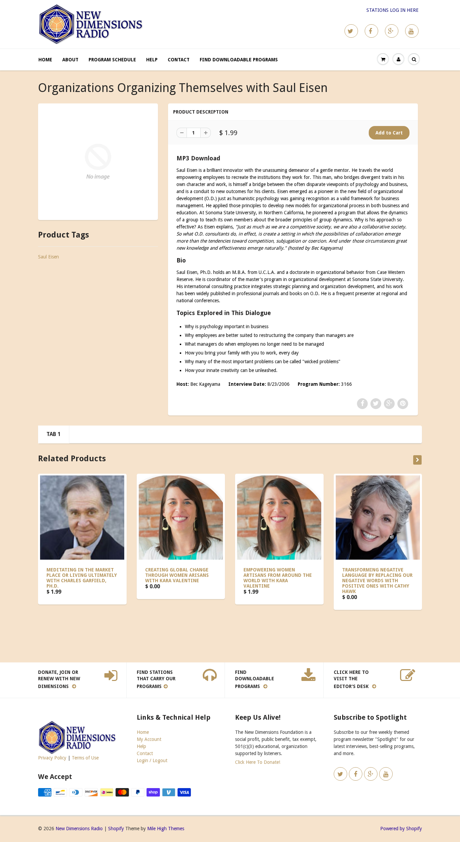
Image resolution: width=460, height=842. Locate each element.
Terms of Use (85, 757)
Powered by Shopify (401, 828)
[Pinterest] (391, 31)
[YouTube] (412, 31)
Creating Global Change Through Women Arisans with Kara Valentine (177, 575)
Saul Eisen (48, 256)
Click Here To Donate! (257, 762)
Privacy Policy (52, 757)
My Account (149, 739)
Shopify (116, 828)
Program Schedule (112, 59)
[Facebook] (371, 31)
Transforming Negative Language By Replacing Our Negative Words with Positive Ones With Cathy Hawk (377, 580)
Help (152, 59)
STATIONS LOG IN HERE (392, 10)
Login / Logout (152, 760)
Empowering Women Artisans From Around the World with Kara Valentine (277, 578)
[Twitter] (351, 31)
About (70, 59)
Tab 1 (53, 434)
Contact (179, 59)
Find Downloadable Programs (239, 59)
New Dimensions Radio (79, 828)
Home (45, 59)
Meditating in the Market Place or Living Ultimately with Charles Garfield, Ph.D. (81, 578)
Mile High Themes (165, 828)
